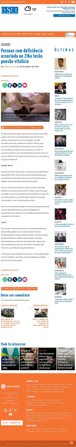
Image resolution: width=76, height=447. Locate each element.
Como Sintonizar (41, 405)
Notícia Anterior (10, 306)
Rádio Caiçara (31, 416)
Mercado (24, 34)
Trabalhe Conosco (49, 431)
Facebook (65, 2)
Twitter (69, 2)
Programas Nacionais (47, 402)
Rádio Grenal (41, 413)
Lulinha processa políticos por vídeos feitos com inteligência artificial (63, 76)
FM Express (30, 418)
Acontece (34, 387)
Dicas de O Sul (37, 389)
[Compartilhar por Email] (24, 85)
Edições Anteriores (32, 391)
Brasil (28, 384)
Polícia (62, 384)
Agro (27, 387)
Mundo (48, 384)
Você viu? (47, 389)
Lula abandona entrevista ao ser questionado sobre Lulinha (9, 363)
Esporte (43, 387)
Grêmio (50, 387)
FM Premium (67, 416)
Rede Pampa (50, 34)
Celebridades (64, 387)
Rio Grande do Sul (38, 384)
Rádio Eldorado (56, 416)
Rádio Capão (54, 418)
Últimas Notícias (37, 400)
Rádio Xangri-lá (31, 420)
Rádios (45, 429)
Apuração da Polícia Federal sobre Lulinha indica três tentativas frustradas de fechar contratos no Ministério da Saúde (65, 359)
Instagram (61, 2)
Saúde (28, 389)
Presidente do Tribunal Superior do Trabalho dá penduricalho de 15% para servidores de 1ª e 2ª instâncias (64, 101)
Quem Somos (61, 402)
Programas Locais (32, 402)
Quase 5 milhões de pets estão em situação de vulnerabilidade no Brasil (40, 323)
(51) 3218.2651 (13, 403)
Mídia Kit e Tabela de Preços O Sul (52, 391)
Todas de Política (25, 288)
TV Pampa (53, 429)
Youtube (73, 2)
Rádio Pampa (30, 413)
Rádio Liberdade (43, 416)
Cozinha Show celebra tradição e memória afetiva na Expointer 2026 (64, 301)
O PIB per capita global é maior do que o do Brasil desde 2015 (64, 225)
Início (28, 400)
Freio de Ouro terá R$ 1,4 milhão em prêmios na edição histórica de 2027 (64, 202)
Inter (56, 387)
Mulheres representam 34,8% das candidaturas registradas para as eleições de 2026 (63, 177)
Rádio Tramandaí (42, 418)
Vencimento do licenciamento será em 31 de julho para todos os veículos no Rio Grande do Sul (10, 323)
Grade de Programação (53, 400)
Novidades (30, 431)
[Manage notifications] (71, 442)
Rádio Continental (54, 413)
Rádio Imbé (42, 420)
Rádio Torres (64, 418)
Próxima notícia (40, 306)
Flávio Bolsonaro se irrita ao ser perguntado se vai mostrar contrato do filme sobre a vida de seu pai (46, 361)
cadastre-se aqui (64, 15)
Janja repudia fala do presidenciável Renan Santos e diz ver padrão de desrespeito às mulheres (64, 276)
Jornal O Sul (10, 11)
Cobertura (29, 405)
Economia (69, 384)
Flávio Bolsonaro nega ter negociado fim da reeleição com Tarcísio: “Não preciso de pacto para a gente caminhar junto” (64, 249)
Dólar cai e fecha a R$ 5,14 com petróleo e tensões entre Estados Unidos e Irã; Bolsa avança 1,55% (63, 128)
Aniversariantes (58, 389)
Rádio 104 (65, 413)
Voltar (8, 289)
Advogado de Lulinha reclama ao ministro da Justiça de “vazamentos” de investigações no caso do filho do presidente (28, 359)
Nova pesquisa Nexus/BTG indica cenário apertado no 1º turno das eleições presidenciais (64, 153)
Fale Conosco (12, 423)
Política (5, 44)
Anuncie (44, 34)
